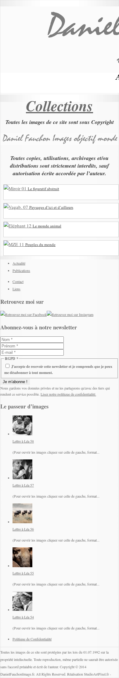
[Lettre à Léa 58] (22, 433)
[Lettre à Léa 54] (22, 609)
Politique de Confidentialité (32, 638)
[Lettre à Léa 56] (22, 521)
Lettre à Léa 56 (23, 529)
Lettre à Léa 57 (23, 485)
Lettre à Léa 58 (23, 441)
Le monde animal (47, 226)
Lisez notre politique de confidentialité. (68, 394)
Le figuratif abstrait (43, 188)
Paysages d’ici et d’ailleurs (51, 207)
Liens (16, 288)
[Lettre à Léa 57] (22, 477)
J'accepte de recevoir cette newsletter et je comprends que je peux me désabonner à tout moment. (58, 369)
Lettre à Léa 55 (23, 573)
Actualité (19, 263)
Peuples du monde (40, 244)
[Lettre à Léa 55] (22, 565)
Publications (21, 270)
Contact (18, 281)
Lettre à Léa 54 (23, 617)
